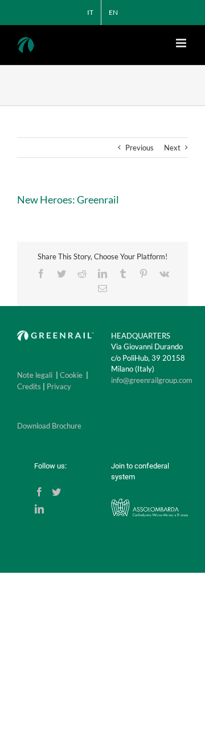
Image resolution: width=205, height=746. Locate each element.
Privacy (59, 386)
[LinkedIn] (39, 508)
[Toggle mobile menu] (182, 43)
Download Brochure (49, 425)
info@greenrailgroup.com (151, 380)
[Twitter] (56, 491)
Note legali (34, 375)
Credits (29, 386)
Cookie (71, 375)
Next (172, 147)
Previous (139, 147)
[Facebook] (39, 491)
